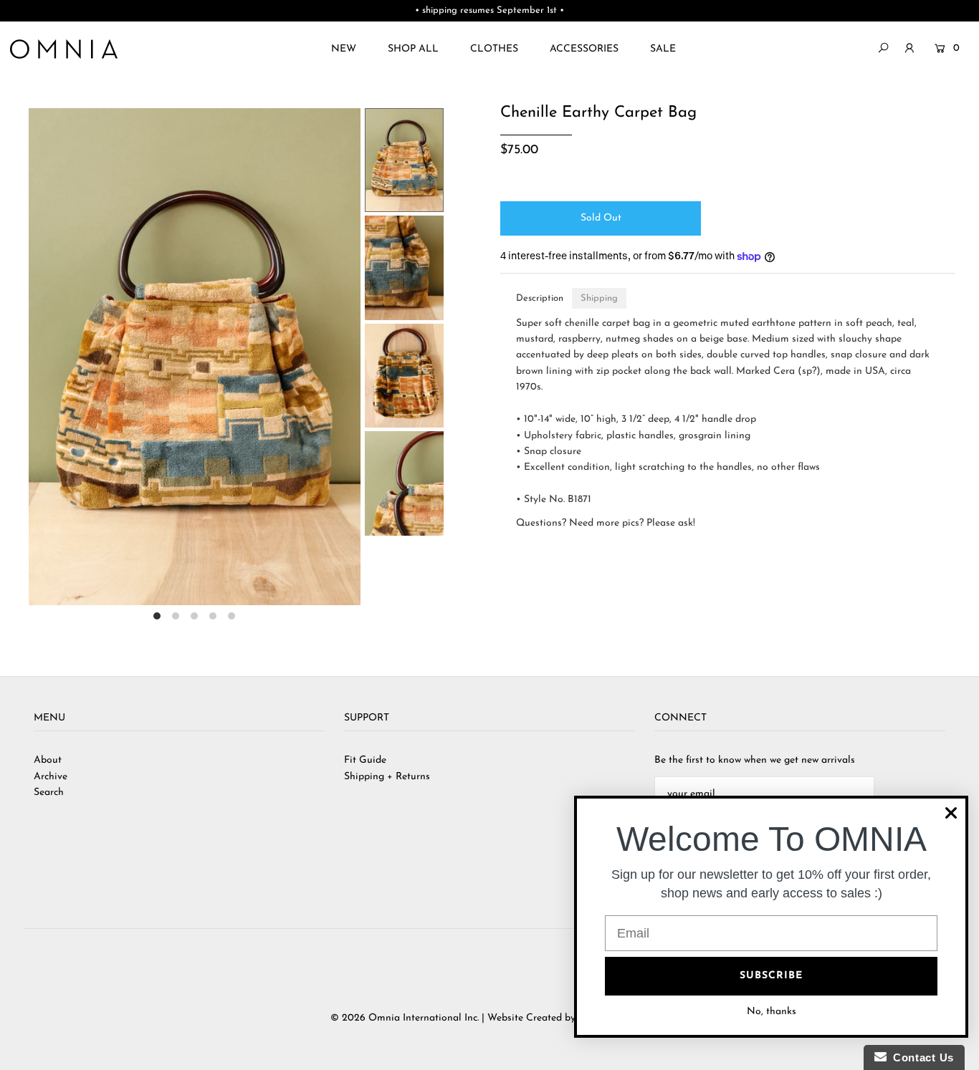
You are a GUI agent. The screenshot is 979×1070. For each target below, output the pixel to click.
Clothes (494, 49)
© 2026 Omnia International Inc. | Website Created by (454, 1018)
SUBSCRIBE (771, 975)
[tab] (539, 298)
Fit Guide (365, 760)
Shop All (413, 49)
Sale (663, 49)
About (48, 760)
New (343, 49)
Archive (50, 776)
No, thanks (771, 1011)
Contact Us (920, 1057)
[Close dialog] (951, 812)
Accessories (584, 49)
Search (49, 792)
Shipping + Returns (387, 776)
